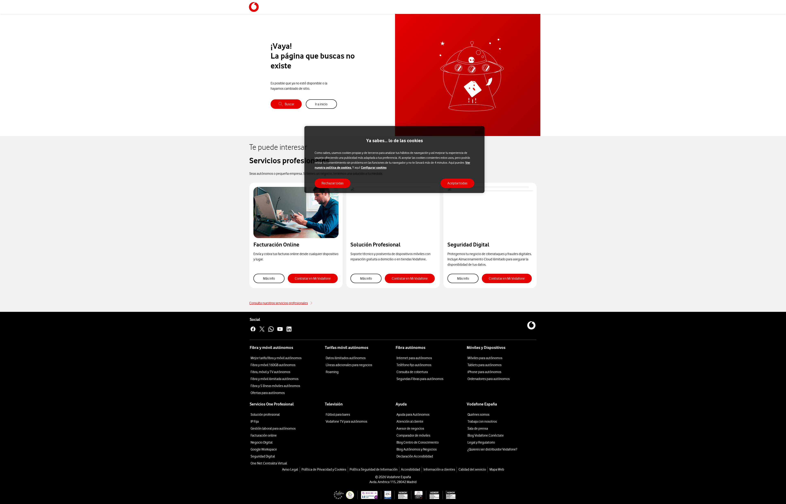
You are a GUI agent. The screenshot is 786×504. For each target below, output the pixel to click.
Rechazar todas (332, 183)
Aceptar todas (457, 183)
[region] (394, 159)
